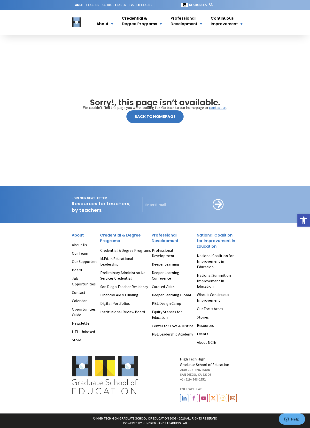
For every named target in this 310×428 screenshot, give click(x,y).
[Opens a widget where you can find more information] (292, 419)
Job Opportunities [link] (84, 281)
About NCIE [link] (206, 342)
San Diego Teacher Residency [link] (124, 286)
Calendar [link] (79, 300)
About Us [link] (79, 244)
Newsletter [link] (81, 323)
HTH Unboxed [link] (83, 331)
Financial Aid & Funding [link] (119, 294)
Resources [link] (198, 5)
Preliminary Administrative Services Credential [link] (122, 275)
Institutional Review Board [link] (122, 311)
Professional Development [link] (163, 253)
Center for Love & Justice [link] (172, 325)
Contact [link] (78, 292)
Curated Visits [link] (163, 286)
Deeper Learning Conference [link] (165, 275)
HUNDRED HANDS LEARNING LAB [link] (165, 423)
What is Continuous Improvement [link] (213, 297)
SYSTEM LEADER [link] (140, 5)
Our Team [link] (80, 253)
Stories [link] (203, 317)
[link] (303, 220)
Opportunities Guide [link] (84, 312)
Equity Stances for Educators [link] (167, 314)
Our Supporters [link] (84, 261)
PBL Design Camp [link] (166, 303)
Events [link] (202, 333)
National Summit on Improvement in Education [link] (214, 281)
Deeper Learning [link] (165, 264)
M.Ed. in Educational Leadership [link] (116, 261)
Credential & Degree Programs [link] (125, 250)
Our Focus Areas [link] (210, 308)
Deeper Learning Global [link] (171, 294)
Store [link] (76, 339)
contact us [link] (217, 107)
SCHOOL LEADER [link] (114, 5)
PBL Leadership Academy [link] (172, 334)
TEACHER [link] (92, 5)
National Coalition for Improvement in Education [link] (215, 261)
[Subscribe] (218, 204)
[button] (102, 21)
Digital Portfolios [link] (115, 303)
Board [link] (77, 270)
